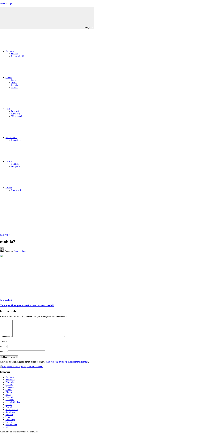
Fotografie (15, 166)
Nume (3, 341)
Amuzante (15, 114)
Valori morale (17, 116)
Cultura (9, 77)
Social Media (11, 137)
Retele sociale (12, 409)
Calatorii (15, 164)
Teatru (14, 82)
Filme (13, 80)
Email (3, 346)
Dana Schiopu (6, 3)
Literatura (15, 85)
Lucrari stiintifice (18, 56)
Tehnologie (10, 419)
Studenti (14, 53)
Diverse (9, 187)
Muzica (14, 87)
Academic (10, 51)
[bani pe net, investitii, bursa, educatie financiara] (21, 366)
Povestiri (15, 111)
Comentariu (6, 336)
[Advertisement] (101, 213)
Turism (9, 161)
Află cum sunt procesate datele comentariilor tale (67, 362)
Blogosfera (16, 140)
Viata (8, 109)
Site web (4, 351)
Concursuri (16, 190)
